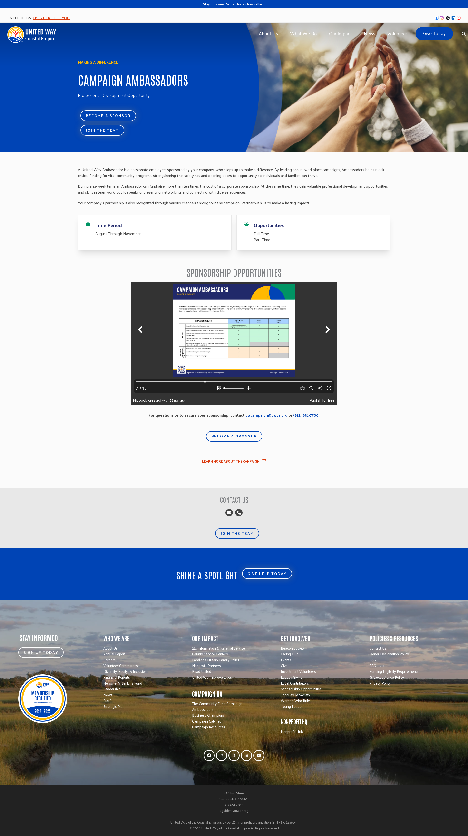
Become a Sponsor (234, 436)
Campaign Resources (208, 727)
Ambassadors (203, 709)
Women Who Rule (295, 700)
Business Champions (208, 715)
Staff (107, 700)
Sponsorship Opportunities (301, 689)
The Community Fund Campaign (217, 703)
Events (286, 659)
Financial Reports (116, 677)
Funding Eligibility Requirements (394, 671)
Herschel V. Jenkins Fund (122, 683)
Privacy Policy (380, 683)
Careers (109, 659)
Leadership (112, 689)
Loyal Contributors (295, 683)
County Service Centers (210, 653)
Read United (201, 671)
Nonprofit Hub (292, 731)
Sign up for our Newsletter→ (245, 4)
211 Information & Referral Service (218, 648)
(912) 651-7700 (306, 414)
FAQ (373, 659)
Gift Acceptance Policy (387, 677)
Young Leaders (292, 706)
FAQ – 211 (377, 665)
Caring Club (290, 653)
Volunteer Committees (120, 665)
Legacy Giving (291, 677)
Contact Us (378, 648)
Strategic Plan (114, 706)
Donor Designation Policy (389, 653)
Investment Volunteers (298, 671)
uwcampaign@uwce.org (266, 414)
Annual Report (114, 653)
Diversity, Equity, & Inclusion (125, 671)
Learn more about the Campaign (231, 461)
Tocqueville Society (295, 694)
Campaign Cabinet (206, 721)
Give (284, 665)
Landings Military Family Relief (215, 659)
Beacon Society (293, 648)
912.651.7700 (234, 805)
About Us (110, 648)
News (107, 694)
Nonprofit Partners (206, 665)
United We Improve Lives (212, 677)
